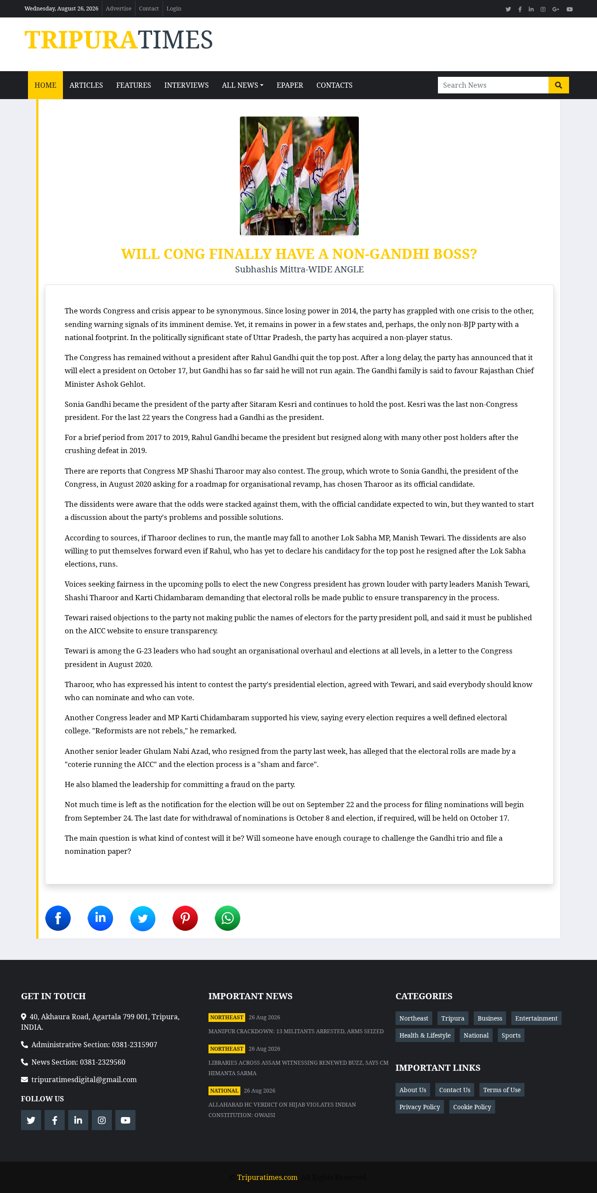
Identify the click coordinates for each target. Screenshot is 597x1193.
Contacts (334, 85)
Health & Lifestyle (425, 1035)
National (224, 1090)
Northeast (226, 1017)
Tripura (453, 1018)
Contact (149, 8)
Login (174, 8)
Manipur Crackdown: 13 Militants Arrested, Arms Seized (296, 1031)
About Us (412, 1090)
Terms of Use (502, 1090)
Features (133, 85)
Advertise (119, 8)
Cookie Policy (472, 1107)
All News (240, 85)
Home (45, 85)
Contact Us (454, 1090)
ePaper (290, 85)
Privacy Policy (419, 1107)
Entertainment (536, 1018)
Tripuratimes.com (267, 1177)
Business (490, 1018)
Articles (86, 85)
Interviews (186, 85)
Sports (511, 1035)
